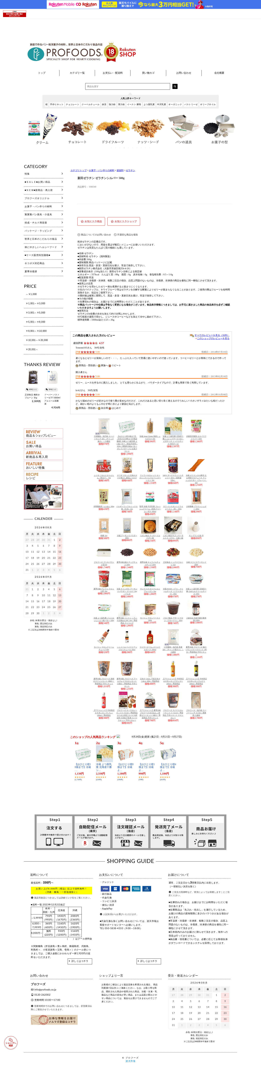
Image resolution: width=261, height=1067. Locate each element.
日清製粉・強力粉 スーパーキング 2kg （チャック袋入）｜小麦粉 (104, 438)
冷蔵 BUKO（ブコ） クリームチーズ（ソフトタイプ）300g (173, 591)
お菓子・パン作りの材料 (101, 170)
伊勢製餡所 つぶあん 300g (104, 506)
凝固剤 (120, 170)
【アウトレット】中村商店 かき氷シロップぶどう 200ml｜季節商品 (196, 681)
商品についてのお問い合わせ (96, 234)
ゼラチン (130, 170)
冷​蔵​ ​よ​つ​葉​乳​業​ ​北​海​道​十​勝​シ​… (104, 767)
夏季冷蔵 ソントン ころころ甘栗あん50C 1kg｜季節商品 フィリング (127, 620)
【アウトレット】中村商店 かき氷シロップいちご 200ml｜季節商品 (104, 712)
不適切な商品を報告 (127, 234)
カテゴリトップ (78, 170)
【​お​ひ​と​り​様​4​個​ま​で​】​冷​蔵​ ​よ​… (168, 767)
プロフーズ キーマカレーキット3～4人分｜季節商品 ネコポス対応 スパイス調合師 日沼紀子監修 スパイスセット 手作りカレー (127, 715)
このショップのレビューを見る (213, 338)
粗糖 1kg (103, 536)
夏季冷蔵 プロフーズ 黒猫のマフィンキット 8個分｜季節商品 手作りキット (103, 681)
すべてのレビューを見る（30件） (212, 335)
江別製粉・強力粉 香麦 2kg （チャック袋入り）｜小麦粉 (173, 649)
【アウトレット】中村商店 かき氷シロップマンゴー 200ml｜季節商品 (173, 681)
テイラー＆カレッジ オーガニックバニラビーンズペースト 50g (150, 477)
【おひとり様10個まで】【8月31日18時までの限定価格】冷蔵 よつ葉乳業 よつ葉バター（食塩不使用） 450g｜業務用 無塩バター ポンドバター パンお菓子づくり (127, 443)
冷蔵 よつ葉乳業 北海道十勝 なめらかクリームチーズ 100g (196, 591)
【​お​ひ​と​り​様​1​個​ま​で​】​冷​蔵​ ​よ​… (147, 767)
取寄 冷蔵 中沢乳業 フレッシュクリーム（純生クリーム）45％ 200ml (150, 508)
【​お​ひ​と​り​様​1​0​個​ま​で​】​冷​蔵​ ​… (83, 767)
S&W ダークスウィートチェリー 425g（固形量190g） (173, 477)
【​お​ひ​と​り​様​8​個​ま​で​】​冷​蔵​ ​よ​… (125, 767)
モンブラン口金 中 (196, 536)
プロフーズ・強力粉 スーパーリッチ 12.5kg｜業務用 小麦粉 (196, 712)
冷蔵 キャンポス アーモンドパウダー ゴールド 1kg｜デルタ (127, 591)
